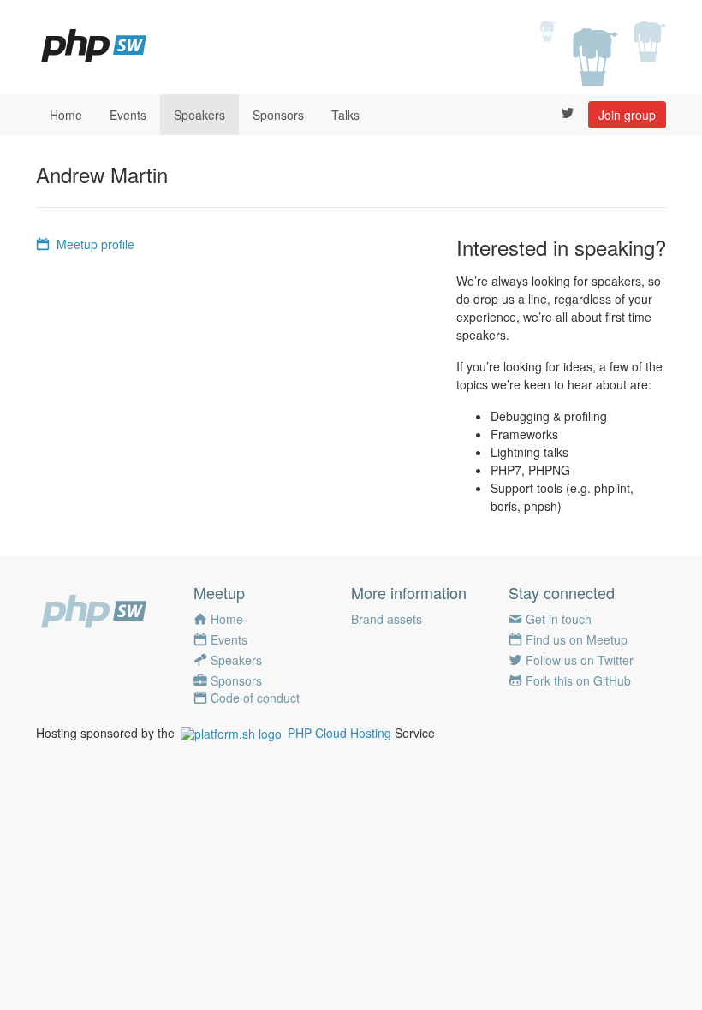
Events (128, 114)
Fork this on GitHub (578, 680)
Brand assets (386, 619)
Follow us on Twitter (580, 660)
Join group (627, 114)
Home (66, 114)
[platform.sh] (231, 732)
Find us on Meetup (577, 639)
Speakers (199, 114)
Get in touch (559, 619)
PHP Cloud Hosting (339, 732)
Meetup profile (95, 244)
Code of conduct (255, 697)
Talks (345, 114)
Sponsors (278, 114)
